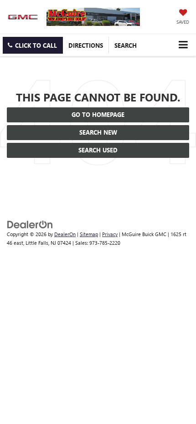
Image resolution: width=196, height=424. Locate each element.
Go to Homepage (98, 114)
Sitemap (89, 234)
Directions (85, 45)
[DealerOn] (30, 224)
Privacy (110, 234)
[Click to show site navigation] (183, 45)
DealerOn (65, 234)
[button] (33, 45)
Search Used (98, 150)
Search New (98, 132)
